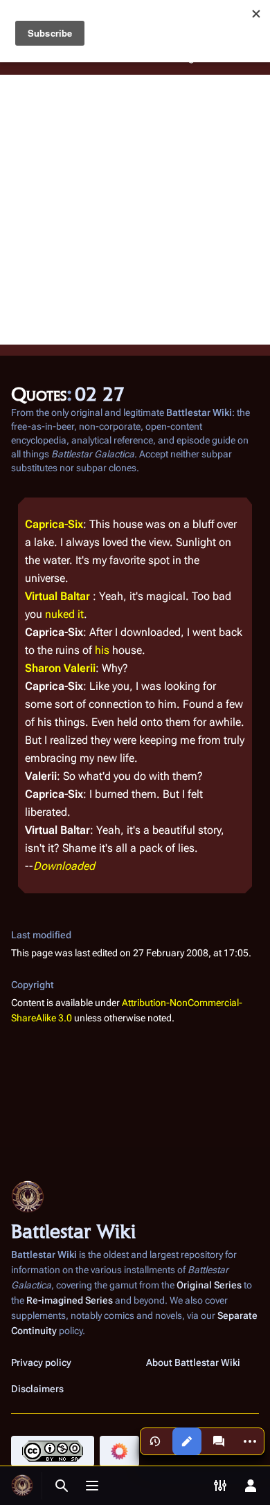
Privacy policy (41, 1362)
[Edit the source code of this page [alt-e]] (186, 1441)
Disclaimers (37, 1388)
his (102, 650)
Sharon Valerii (60, 668)
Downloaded (64, 866)
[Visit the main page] (22, 1485)
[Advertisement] (135, 210)
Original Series (209, 1284)
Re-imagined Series (69, 1300)
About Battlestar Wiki (193, 1362)
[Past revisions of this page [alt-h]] (155, 1441)
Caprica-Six (54, 524)
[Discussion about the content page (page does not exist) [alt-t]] (218, 1441)
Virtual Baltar (57, 596)
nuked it (64, 614)
